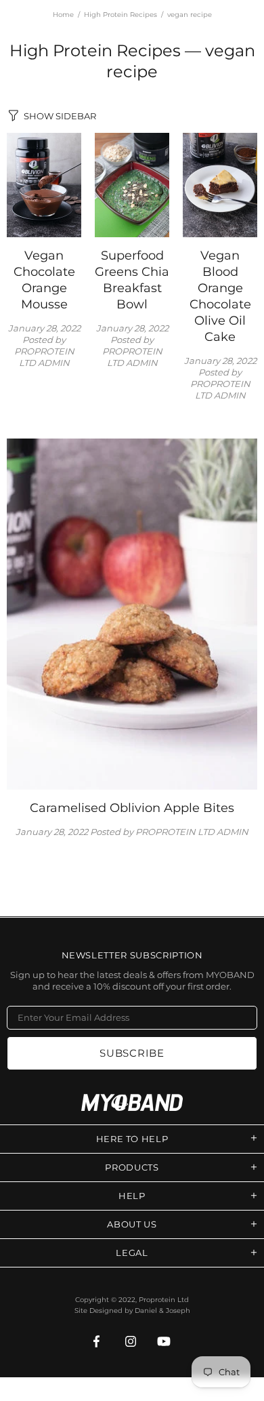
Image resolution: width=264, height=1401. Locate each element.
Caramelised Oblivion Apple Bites (132, 807)
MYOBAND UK (132, 1102)
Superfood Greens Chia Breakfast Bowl (132, 280)
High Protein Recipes (120, 14)
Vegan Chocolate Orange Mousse (44, 280)
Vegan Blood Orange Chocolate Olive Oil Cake (220, 296)
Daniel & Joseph (162, 1310)
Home (63, 14)
